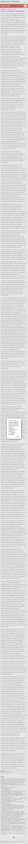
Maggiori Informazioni (12, 433)
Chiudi (18, 436)
